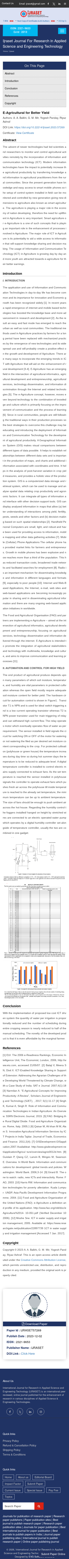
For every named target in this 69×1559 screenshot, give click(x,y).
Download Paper (35, 1324)
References (11, 96)
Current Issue (13, 1490)
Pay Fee (53, 1490)
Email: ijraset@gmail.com (32, 4)
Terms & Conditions (14, 1454)
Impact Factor (13, 1483)
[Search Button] (39, 1506)
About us (23, 1477)
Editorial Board (43, 1477)
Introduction (12, 81)
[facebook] (48, 4)
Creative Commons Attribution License (43, 1259)
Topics (8, 1496)
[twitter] (54, 4)
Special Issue (34, 1490)
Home (5, 51)
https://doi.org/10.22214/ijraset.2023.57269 (39, 127)
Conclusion (11, 88)
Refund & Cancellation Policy (19, 1445)
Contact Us (8, 3)
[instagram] (65, 4)
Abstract (9, 73)
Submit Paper (35, 1483)
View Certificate (25, 133)
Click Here (27, 1353)
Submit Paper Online (53, 1554)
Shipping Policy (11, 1450)
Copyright (10, 103)
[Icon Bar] (62, 31)
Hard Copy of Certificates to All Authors (26, 21)
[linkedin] (59, 4)
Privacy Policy (11, 1441)
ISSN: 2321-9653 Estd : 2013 (20, 30)
